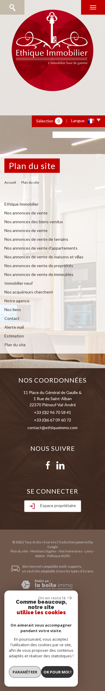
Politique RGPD (58, 556)
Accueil (10, 182)
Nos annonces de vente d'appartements (41, 247)
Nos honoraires (70, 551)
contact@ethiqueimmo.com (52, 427)
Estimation (14, 335)
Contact (12, 318)
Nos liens (12, 309)
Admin (40, 556)
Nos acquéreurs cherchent (28, 291)
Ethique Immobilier (21, 204)
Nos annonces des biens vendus (33, 221)
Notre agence (16, 300)
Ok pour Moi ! (57, 672)
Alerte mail (14, 327)
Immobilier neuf (18, 283)
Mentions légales (43, 551)
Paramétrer (25, 672)
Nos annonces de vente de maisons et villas (43, 256)
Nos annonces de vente (26, 212)
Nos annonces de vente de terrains (36, 239)
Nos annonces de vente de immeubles (39, 274)
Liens (89, 551)
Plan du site (15, 344)
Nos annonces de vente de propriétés (38, 265)
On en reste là (52, 597)
